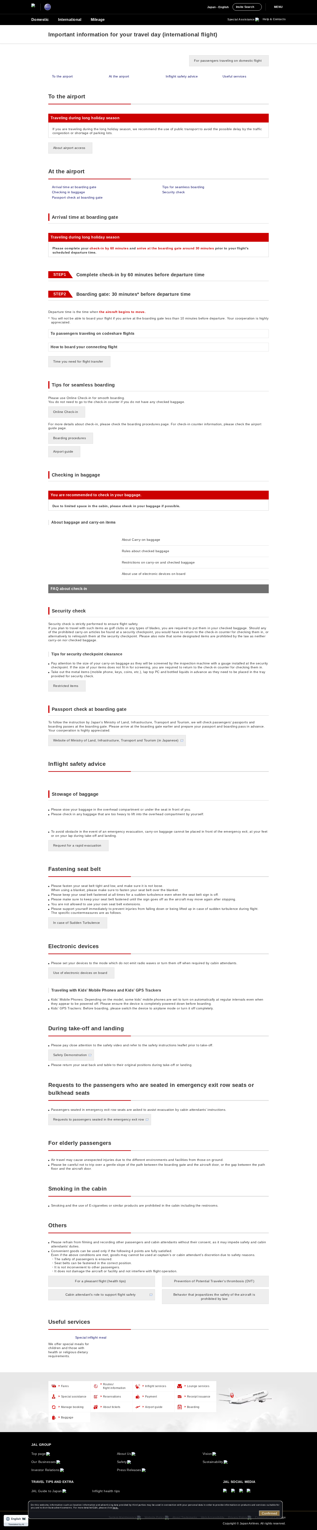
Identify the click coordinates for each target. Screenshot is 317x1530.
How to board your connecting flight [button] (84, 347)
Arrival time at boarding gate (74, 187)
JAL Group (41, 1444)
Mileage (98, 20)
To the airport (62, 76)
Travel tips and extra (52, 1482)
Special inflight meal (91, 1337)
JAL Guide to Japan (46, 1491)
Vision (207, 1454)
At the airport (119, 76)
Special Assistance (241, 19)
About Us (124, 1454)
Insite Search (245, 7)
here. (115, 1507)
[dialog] (155, 1509)
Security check (173, 192)
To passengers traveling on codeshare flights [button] (92, 333)
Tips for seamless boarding (183, 187)
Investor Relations (45, 1470)
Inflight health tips (106, 1491)
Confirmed (269, 1513)
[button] (158, 588)
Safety (122, 1462)
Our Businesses (43, 1462)
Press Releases (129, 1470)
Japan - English (218, 7)
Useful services (234, 76)
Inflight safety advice (182, 76)
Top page (38, 1454)
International (69, 20)
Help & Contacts (274, 19)
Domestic (40, 20)
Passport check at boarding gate (77, 197)
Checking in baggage (68, 192)
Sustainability (213, 1462)
